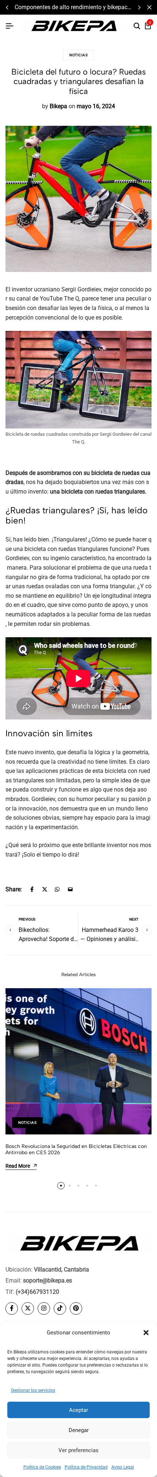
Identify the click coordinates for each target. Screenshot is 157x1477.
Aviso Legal (122, 1467)
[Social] (11, 1308)
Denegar (79, 1430)
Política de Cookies (42, 1467)
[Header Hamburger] (9, 26)
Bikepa (58, 106)
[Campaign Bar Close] (149, 7)
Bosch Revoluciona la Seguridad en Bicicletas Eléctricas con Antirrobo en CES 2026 (76, 1149)
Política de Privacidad (86, 1467)
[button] (146, 1332)
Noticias (78, 55)
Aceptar (78, 1410)
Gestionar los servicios (33, 1390)
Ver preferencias (78, 1450)
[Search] (136, 26)
